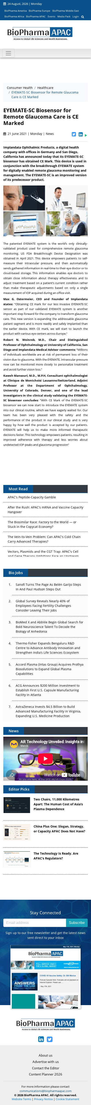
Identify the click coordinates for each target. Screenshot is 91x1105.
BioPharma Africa (14, 16)
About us (45, 1055)
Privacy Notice (43, 1099)
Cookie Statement (67, 1099)
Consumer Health (20, 88)
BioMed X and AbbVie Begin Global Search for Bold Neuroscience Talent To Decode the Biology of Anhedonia (49, 626)
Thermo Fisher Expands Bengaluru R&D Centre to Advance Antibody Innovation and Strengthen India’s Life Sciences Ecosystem (48, 648)
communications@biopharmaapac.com (46, 1091)
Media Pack (63, 16)
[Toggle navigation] (8, 53)
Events (51, 16)
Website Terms (21, 1099)
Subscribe (77, 923)
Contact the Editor (45, 1068)
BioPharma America (15, 10)
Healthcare (45, 88)
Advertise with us (45, 1061)
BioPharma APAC (36, 16)
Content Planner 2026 (45, 1074)
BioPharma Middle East (65, 10)
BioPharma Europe (39, 10)
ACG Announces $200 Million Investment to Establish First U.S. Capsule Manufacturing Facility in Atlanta (48, 690)
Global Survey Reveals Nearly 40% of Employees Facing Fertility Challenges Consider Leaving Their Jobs (43, 605)
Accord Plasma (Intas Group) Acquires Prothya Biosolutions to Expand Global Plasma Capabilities (49, 669)
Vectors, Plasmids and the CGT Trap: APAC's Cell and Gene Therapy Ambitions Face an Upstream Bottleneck (43, 551)
